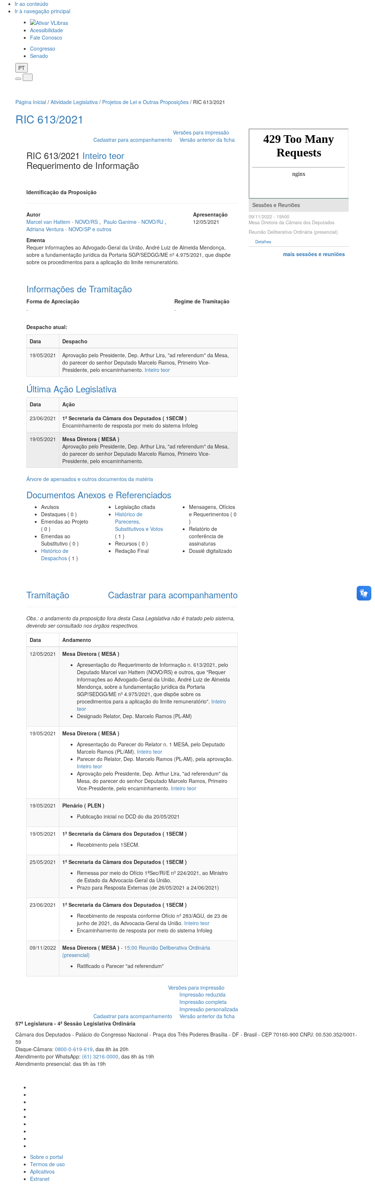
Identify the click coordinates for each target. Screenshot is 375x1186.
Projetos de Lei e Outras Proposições (145, 102)
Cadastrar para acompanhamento (134, 139)
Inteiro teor (103, 155)
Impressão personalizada (208, 1009)
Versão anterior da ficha (207, 139)
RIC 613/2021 (49, 119)
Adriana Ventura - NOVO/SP (59, 229)
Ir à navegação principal (42, 11)
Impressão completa (203, 1001)
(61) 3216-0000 (100, 1056)
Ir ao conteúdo (31, 3)
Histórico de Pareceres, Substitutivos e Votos (139, 521)
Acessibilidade (46, 30)
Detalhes (263, 241)
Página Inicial (30, 102)
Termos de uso (47, 1164)
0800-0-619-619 (74, 1049)
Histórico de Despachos (54, 554)
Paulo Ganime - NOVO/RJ (134, 221)
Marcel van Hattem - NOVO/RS (62, 221)
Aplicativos (42, 1171)
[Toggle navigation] (18, 79)
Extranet (39, 1178)
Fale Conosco (46, 37)
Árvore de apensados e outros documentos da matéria (89, 479)
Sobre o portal (46, 1156)
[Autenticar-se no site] (358, 1072)
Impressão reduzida (202, 994)
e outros (101, 229)
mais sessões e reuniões (314, 254)
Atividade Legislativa (74, 102)
